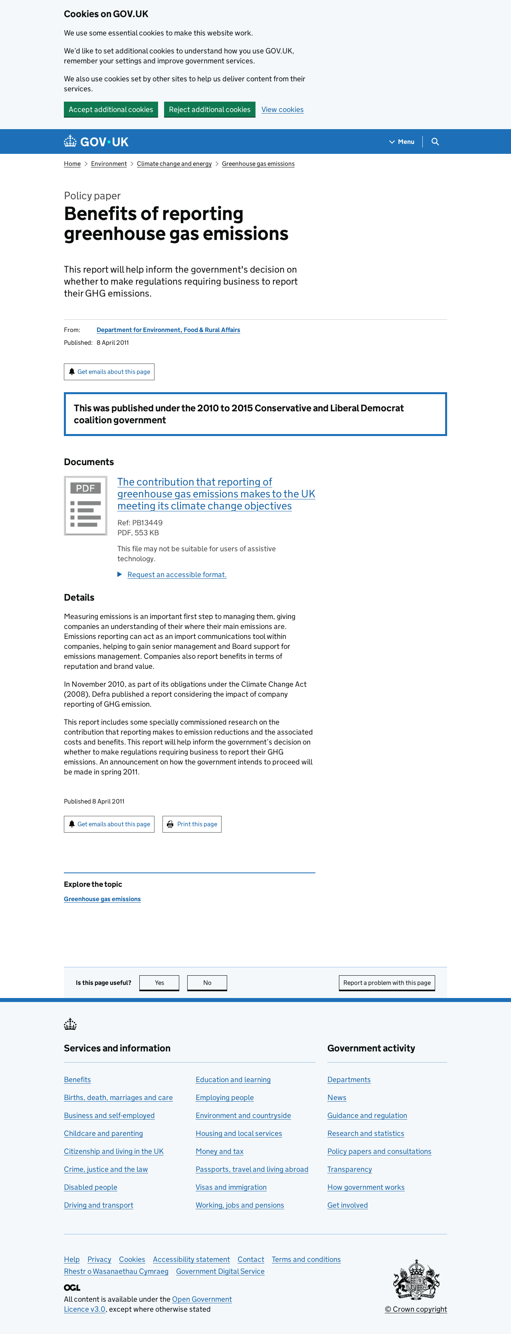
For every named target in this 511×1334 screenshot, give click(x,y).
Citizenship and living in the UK (114, 1151)
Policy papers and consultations (379, 1151)
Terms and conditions (306, 1259)
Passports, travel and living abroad (252, 1169)
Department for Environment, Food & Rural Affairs (168, 330)
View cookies (282, 109)
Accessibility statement (191, 1259)
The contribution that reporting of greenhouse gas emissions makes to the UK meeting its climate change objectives (216, 493)
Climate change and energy (174, 163)
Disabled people (90, 1187)
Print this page (197, 824)
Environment (109, 163)
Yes (167, 982)
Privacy (99, 1259)
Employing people (225, 1097)
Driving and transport (98, 1205)
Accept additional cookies (111, 109)
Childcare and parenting (103, 1133)
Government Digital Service (220, 1271)
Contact (251, 1259)
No (215, 982)
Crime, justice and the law (106, 1169)
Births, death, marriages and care (118, 1097)
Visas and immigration (231, 1187)
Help (72, 1259)
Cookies (132, 1259)
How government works (366, 1187)
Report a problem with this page (387, 982)
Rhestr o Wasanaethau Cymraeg (116, 1271)
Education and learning (233, 1079)
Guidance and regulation (367, 1115)
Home (72, 163)
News (337, 1097)
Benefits (77, 1079)
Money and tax (220, 1151)
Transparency (349, 1169)
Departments (349, 1079)
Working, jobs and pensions (240, 1205)
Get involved (347, 1205)
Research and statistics (365, 1133)
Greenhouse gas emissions (258, 163)
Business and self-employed (109, 1115)
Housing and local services (239, 1133)
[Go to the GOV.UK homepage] (96, 141)
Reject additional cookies (210, 109)
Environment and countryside (243, 1115)
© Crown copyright (416, 1309)
